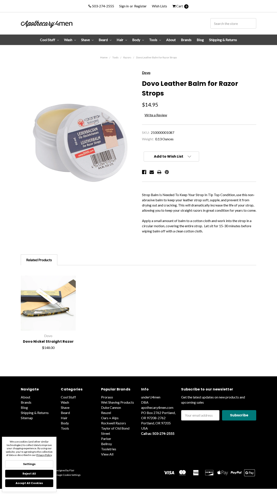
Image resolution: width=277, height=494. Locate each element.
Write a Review (156, 115)
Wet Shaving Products (117, 402)
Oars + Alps (110, 418)
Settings (29, 464)
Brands (186, 40)
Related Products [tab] (39, 260)
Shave (85, 40)
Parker (106, 438)
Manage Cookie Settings (67, 474)
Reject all (29, 473)
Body (136, 40)
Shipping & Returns (223, 40)
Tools (153, 40)
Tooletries (108, 449)
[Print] (159, 172)
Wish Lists (159, 6)
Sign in (124, 6)
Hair (120, 40)
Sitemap (27, 418)
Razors (127, 57)
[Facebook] (144, 172)
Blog (200, 40)
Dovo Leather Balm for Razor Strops (156, 57)
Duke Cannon (111, 407)
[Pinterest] (167, 172)
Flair (71, 470)
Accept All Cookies (29, 483)
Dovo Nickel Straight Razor (48, 341)
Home (104, 57)
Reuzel (106, 413)
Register (140, 6)
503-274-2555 (102, 6)
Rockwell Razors (113, 423)
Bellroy (106, 444)
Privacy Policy (44, 455)
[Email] (152, 172)
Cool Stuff (48, 40)
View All (107, 454)
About (171, 40)
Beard (103, 40)
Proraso (107, 397)
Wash (68, 40)
